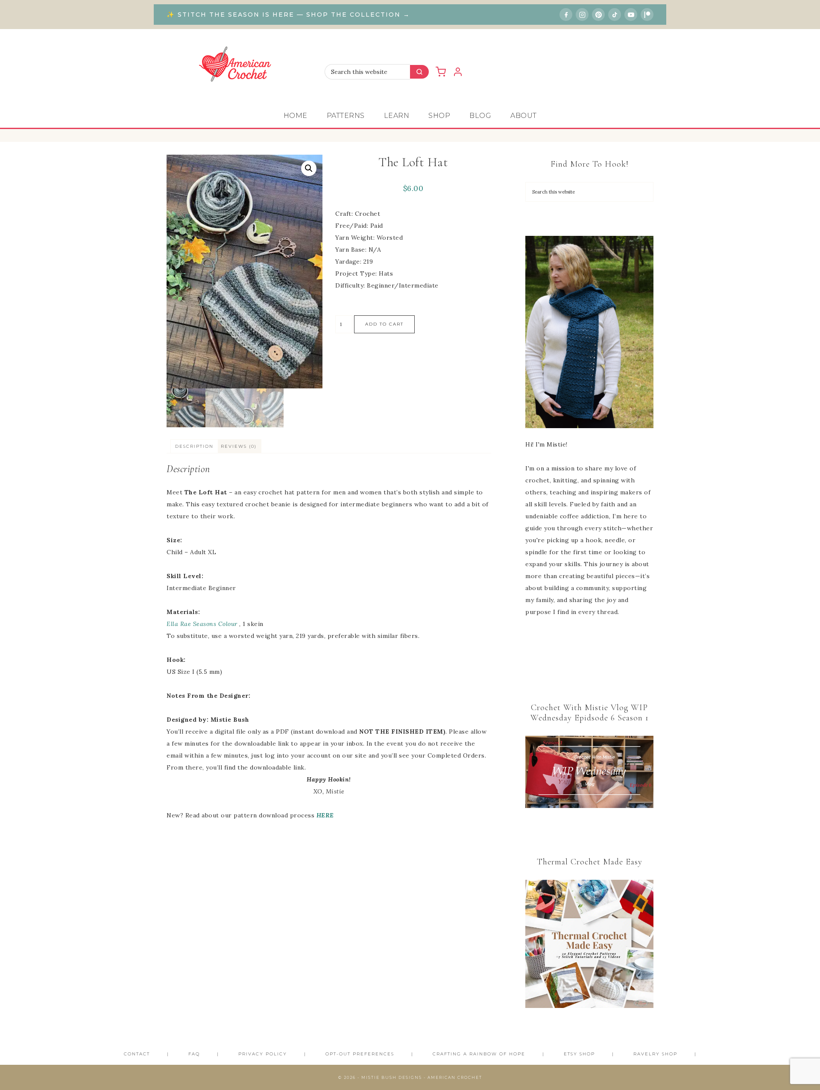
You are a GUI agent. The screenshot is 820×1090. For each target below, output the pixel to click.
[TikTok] (614, 14)
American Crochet (239, 66)
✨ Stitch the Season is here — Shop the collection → (288, 14)
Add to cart (384, 324)
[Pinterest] (598, 14)
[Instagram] (582, 14)
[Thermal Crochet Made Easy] (589, 946)
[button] (308, 168)
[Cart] (441, 72)
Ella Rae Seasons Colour (203, 624)
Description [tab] (194, 446)
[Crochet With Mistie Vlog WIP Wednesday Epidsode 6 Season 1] (589, 772)
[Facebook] (565, 14)
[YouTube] (630, 14)
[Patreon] (647, 14)
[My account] (458, 72)
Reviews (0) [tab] (239, 446)
